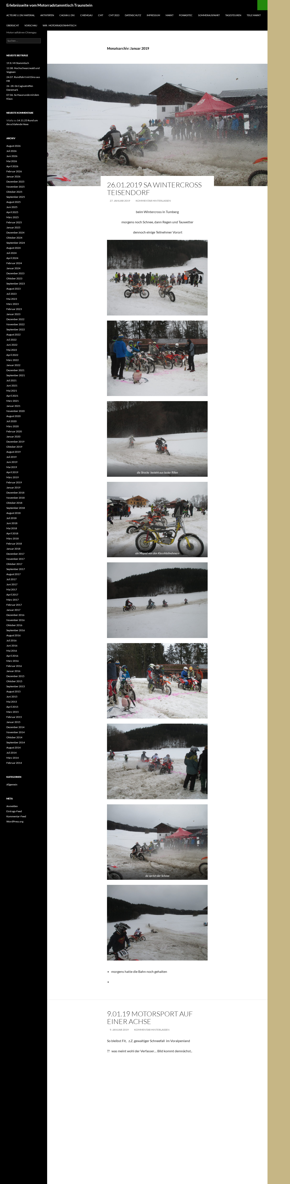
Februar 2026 (14, 171)
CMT (100, 15)
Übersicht (12, 25)
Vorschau (30, 25)
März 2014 (12, 757)
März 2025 (12, 217)
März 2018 (12, 538)
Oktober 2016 (14, 625)
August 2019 (13, 451)
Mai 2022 (11, 349)
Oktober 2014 (14, 737)
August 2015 (13, 691)
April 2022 (12, 354)
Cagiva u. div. (67, 15)
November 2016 (15, 620)
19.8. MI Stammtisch (17, 63)
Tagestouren (233, 15)
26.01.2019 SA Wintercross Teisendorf (154, 188)
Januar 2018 (13, 548)
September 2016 (15, 630)
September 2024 (15, 242)
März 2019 (12, 477)
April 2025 (12, 212)
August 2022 (13, 334)
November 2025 (15, 186)
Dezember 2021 (15, 370)
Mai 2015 (11, 701)
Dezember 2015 (15, 676)
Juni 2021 (11, 385)
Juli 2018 (11, 518)
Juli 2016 (11, 640)
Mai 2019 (11, 467)
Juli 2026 (11, 151)
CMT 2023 (114, 15)
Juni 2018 (11, 523)
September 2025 (15, 196)
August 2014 (13, 747)
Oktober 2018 (14, 502)
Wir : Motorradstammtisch (59, 25)
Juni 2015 (11, 696)
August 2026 (13, 145)
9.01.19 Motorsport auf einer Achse (150, 1017)
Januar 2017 (13, 609)
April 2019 (12, 472)
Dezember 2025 (15, 181)
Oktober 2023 (14, 278)
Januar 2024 (13, 268)
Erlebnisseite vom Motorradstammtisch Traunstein (49, 5)
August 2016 (13, 635)
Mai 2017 (11, 589)
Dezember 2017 (15, 553)
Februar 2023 (14, 309)
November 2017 (15, 558)
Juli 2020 (11, 421)
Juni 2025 (11, 207)
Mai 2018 (11, 528)
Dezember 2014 (15, 727)
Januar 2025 (13, 227)
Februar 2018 (14, 543)
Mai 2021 (11, 390)
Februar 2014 (14, 762)
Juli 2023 (11, 293)
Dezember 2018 (15, 492)
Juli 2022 (11, 339)
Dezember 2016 (15, 615)
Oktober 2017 (14, 564)
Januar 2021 (13, 405)
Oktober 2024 (14, 237)
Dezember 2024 (15, 232)
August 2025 (13, 202)
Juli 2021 (11, 380)
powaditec (186, 15)
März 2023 (12, 304)
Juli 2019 (11, 456)
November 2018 (15, 497)
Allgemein (11, 784)
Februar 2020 (14, 431)
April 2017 (12, 594)
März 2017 (12, 599)
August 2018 (13, 513)
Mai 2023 (11, 298)
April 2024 (12, 258)
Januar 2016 (13, 671)
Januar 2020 (13, 436)
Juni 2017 (11, 584)
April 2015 (12, 706)
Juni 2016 (11, 645)
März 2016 (12, 660)
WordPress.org (14, 821)
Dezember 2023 (15, 273)
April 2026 (12, 166)
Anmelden (12, 806)
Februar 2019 (14, 482)
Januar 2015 (13, 722)
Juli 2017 (11, 579)
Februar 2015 (14, 717)
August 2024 (13, 247)
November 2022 (15, 324)
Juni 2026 (11, 156)
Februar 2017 (14, 604)
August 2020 (13, 416)
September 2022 (15, 329)
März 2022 (12, 360)
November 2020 (15, 411)
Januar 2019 (13, 487)
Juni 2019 (11, 462)
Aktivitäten (47, 15)
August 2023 (13, 288)
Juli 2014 (11, 752)
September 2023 (15, 283)
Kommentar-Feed (16, 816)
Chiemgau (86, 15)
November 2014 (15, 732)
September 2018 (15, 507)
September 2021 (15, 375)
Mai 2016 (11, 650)
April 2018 (12, 533)
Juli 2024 (11, 253)
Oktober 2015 (14, 681)
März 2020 (12, 426)
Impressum (153, 15)
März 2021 (12, 400)
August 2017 (13, 574)
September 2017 (15, 569)
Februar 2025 (14, 222)
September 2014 (15, 742)
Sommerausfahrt (209, 15)
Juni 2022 (11, 344)
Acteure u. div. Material (20, 15)
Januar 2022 (13, 365)
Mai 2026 (11, 161)
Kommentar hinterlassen (153, 200)
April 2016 (12, 655)
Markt (169, 15)
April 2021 (12, 395)
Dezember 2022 (15, 319)
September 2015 (15, 686)
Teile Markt (254, 15)
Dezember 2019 (15, 441)
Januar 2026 (13, 176)
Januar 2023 (13, 314)
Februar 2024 (14, 263)
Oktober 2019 (14, 446)
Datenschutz (133, 15)
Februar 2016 (14, 666)
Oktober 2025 (14, 191)
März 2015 (12, 711)
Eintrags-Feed (14, 811)
